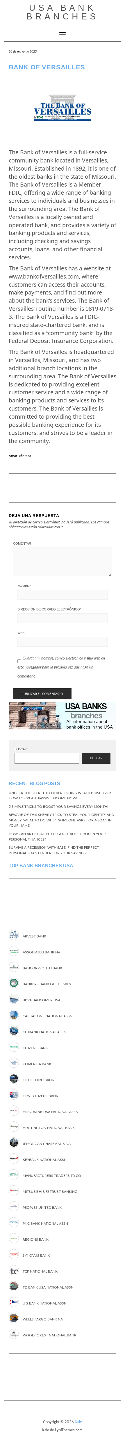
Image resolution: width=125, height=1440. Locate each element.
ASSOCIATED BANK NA (41, 952)
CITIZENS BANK (35, 1048)
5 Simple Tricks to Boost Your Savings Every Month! (58, 806)
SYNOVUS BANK (36, 1255)
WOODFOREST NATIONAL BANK (49, 1335)
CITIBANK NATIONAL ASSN (44, 1032)
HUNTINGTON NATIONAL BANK (49, 1128)
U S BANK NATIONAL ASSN (45, 1303)
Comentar (22, 543)
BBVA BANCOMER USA (41, 1000)
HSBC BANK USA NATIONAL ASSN (50, 1112)
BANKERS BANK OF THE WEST (48, 984)
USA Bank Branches (62, 12)
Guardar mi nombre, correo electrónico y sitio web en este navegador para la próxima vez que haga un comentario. (61, 667)
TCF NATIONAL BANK (40, 1271)
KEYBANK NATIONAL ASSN (45, 1159)
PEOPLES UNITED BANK (42, 1207)
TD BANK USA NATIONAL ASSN (48, 1287)
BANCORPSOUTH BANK (42, 968)
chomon (25, 456)
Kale (78, 1422)
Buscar (21, 749)
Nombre (25, 586)
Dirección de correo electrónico (49, 609)
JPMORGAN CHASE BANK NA (47, 1144)
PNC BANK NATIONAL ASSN (45, 1223)
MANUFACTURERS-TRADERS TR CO (52, 1175)
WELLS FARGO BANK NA (43, 1319)
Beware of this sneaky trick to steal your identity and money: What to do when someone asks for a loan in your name (61, 820)
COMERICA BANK (37, 1064)
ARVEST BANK (34, 936)
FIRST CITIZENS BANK (40, 1096)
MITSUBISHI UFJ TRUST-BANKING (50, 1191)
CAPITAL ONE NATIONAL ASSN (47, 1016)
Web (20, 633)
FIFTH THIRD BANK (38, 1080)
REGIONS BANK (36, 1239)
